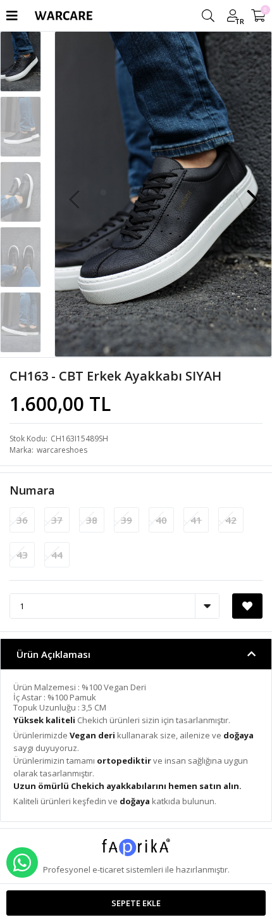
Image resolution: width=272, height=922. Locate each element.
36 (22, 520)
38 (91, 520)
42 (231, 520)
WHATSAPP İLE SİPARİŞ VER (22, 862)
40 (161, 520)
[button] (252, 193)
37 (57, 520)
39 (126, 520)
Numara (32, 490)
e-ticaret (108, 869)
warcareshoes (62, 450)
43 (22, 554)
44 (57, 554)
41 (196, 520)
